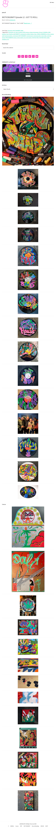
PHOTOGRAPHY (9, 37)
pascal (3, 37)
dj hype (40, 32)
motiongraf (15, 36)
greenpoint (23, 34)
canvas (27, 32)
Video (22, 30)
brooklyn (20, 32)
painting (49, 36)
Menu (52, 2)
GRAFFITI (18, 34)
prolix (18, 37)
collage (31, 32)
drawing (4, 34)
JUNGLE (39, 34)
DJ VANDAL (45, 32)
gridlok (28, 34)
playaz (15, 37)
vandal (47, 37)
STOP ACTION (35, 37)
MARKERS (43, 34)
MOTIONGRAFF (16, 30)
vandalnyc (4, 39)
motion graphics (8, 36)
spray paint (28, 37)
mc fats (48, 34)
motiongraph (29, 36)
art (14, 32)
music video (44, 36)
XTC (8, 39)
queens (21, 37)
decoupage (35, 32)
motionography (37, 36)
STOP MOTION (42, 37)
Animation (10, 30)
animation (10, 32)
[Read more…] (28, 23)
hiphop (32, 34)
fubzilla (11, 34)
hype (35, 34)
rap (25, 37)
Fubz (7, 34)
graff (14, 34)
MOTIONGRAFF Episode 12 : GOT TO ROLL (20, 17)
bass (17, 32)
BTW (24, 32)
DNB (49, 32)
